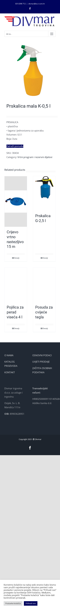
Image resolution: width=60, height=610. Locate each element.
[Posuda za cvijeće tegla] (44, 285)
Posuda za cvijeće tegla (44, 312)
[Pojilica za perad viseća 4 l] (16, 285)
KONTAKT (9, 372)
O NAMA (8, 355)
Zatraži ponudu (14, 146)
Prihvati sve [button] (31, 603)
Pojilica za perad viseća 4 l (15, 312)
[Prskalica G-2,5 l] (44, 193)
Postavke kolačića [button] (13, 603)
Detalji (16, 258)
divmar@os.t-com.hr (36, 3)
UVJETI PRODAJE (41, 361)
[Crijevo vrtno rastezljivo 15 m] (16, 201)
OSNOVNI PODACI (42, 355)
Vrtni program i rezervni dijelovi (34, 157)
